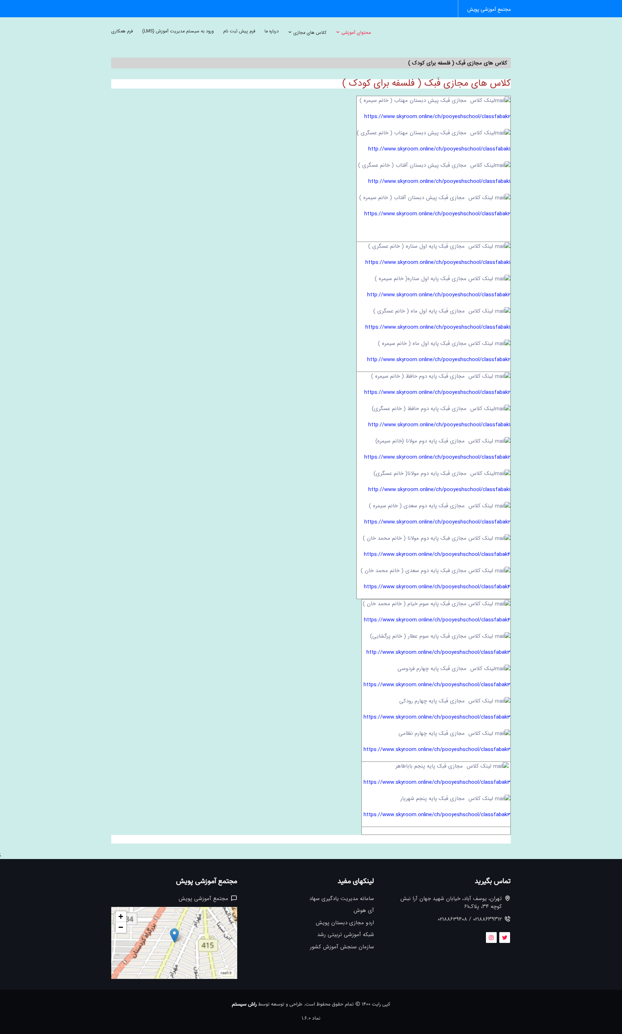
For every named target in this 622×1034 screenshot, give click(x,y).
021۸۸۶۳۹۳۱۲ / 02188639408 (470, 919)
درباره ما (272, 31)
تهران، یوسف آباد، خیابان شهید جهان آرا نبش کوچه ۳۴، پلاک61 (451, 903)
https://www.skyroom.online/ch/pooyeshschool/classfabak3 (437, 684)
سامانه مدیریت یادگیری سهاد (341, 899)
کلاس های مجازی (309, 32)
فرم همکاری (122, 31)
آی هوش (363, 911)
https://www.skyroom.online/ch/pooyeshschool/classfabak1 (437, 262)
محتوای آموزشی (355, 32)
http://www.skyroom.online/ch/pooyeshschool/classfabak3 (438, 652)
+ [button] (120, 916)
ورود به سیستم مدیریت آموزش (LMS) (178, 31)
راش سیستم (244, 1004)
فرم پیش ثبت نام (239, 31)
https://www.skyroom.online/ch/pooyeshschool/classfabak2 (437, 116)
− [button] (120, 927)
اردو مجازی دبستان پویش (345, 923)
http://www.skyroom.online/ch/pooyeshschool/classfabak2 (438, 295)
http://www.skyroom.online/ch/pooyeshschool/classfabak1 (439, 149)
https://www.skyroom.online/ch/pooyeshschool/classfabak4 (437, 554)
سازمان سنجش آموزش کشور (342, 947)
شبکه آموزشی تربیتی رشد (345, 935)
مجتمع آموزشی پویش (489, 9)
